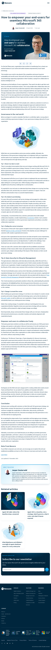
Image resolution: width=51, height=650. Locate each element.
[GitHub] (12, 643)
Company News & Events (34, 13)
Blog (39, 591)
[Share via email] (30, 63)
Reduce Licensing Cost (30, 593)
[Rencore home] (7, 3)
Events (2, 620)
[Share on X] (24, 63)
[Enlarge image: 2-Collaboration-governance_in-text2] (25, 137)
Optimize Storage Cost (30, 591)
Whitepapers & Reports (43, 595)
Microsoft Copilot (5, 298)
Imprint (3, 640)
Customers (3, 616)
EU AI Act (28, 604)
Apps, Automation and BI (19, 593)
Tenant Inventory (29, 598)
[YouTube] (7, 643)
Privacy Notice (23, 640)
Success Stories (41, 598)
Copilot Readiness (29, 600)
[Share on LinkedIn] (20, 63)
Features (15, 598)
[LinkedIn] (10, 643)
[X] (4, 643)
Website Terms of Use (12, 640)
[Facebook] (2, 643)
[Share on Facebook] (27, 63)
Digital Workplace (17, 591)
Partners (3, 618)
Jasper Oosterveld (20, 28)
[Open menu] (48, 3)
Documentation (41, 602)
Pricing (15, 602)
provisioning (31, 217)
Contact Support (41, 600)
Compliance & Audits (30, 602)
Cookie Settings (42, 640)
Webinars (40, 593)
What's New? (16, 600)
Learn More (4, 454)
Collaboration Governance (7, 10)
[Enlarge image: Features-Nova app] (25, 368)
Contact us (3, 623)
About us (3, 611)
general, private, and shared (13, 230)
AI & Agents (16, 595)
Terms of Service (33, 640)
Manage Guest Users (30, 595)
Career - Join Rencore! (5, 614)
